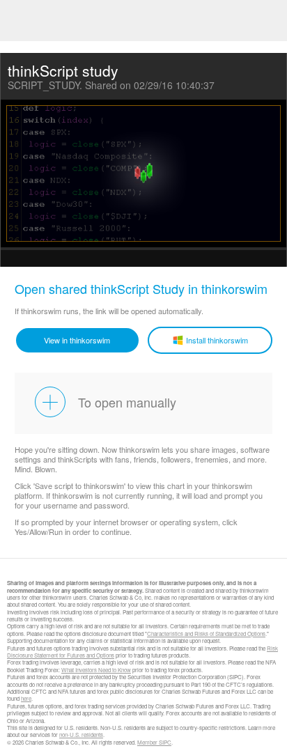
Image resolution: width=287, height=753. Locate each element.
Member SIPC (154, 742)
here (26, 698)
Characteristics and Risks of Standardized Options (206, 633)
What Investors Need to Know (96, 670)
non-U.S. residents (81, 734)
